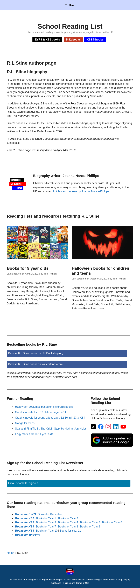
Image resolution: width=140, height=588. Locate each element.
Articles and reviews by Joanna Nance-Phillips (81, 191)
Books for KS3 (24, 526)
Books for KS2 (24, 522)
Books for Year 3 (46, 522)
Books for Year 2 (68, 518)
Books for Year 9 (90, 526)
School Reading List (70, 26)
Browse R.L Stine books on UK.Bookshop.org (35, 353)
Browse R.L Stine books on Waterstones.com (35, 364)
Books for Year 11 (70, 530)
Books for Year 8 (68, 526)
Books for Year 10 (47, 530)
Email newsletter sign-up (23, 483)
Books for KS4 (24, 530)
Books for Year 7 (46, 526)
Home (10, 552)
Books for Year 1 (46, 518)
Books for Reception (50, 514)
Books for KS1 (24, 518)
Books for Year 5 (90, 522)
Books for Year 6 (112, 522)
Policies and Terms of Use (76, 583)
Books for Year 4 (68, 522)
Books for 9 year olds (27, 268)
